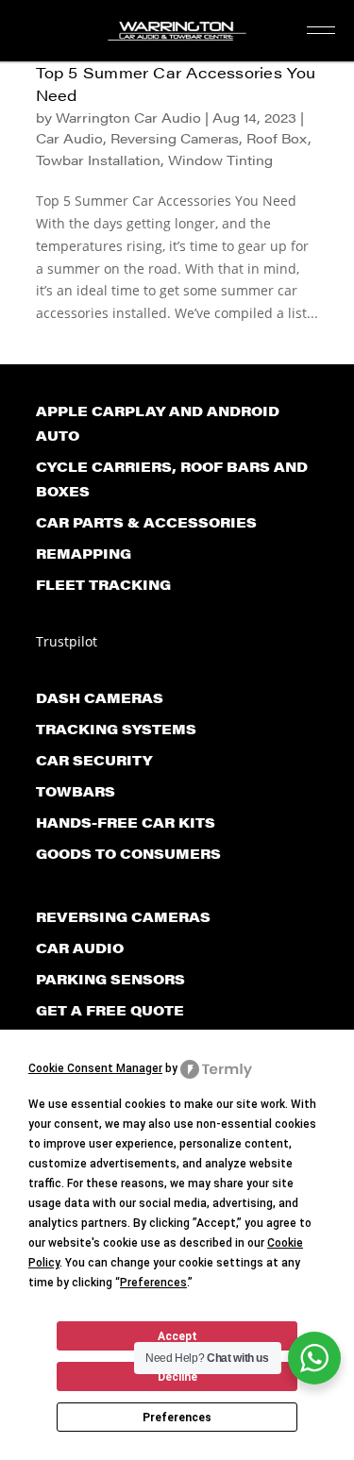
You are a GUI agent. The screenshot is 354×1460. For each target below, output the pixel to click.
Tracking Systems (116, 728)
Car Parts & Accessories (146, 521)
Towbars (75, 790)
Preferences (177, 1417)
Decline (177, 1377)
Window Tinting (220, 159)
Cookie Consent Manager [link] (95, 1068)
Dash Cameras (99, 697)
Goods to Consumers (128, 853)
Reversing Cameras (174, 137)
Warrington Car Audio (128, 117)
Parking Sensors (110, 978)
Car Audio (69, 137)
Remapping (83, 553)
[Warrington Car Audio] (177, 35)
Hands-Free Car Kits (125, 822)
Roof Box (277, 137)
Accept (177, 1336)
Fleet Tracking (103, 584)
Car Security (94, 759)
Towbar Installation (98, 159)
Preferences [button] (153, 1282)
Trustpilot (66, 641)
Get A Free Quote (110, 1009)
